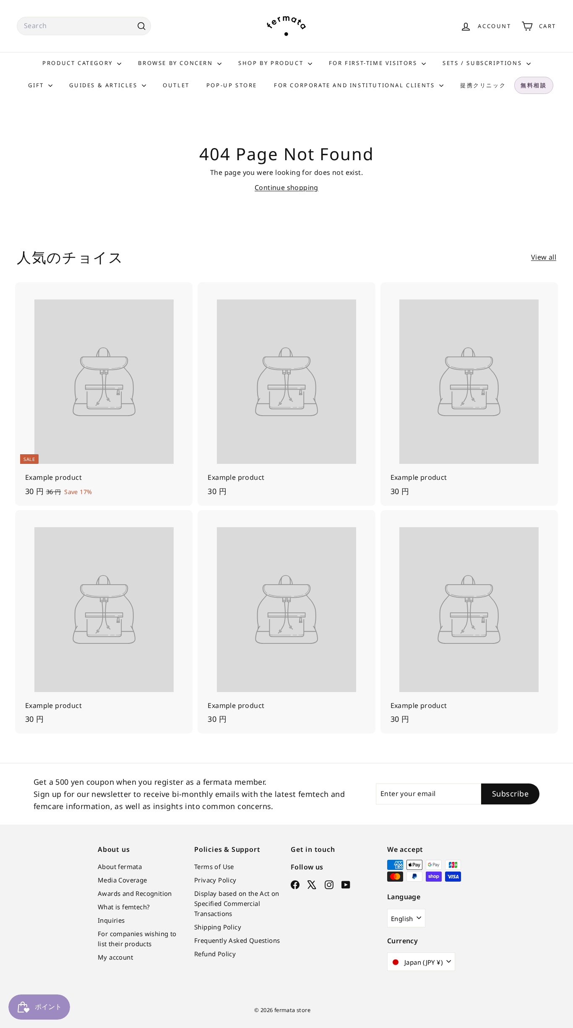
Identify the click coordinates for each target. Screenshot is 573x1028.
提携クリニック (483, 85)
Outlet (176, 85)
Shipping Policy (217, 927)
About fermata (120, 866)
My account (115, 957)
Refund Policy (215, 954)
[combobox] (84, 26)
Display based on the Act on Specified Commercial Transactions (236, 903)
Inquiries (111, 920)
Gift (37, 85)
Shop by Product (272, 63)
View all (543, 257)
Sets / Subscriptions (483, 63)
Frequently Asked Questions (237, 940)
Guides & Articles (104, 85)
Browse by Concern (176, 63)
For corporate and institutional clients (355, 85)
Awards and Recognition (135, 893)
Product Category (78, 63)
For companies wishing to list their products (137, 938)
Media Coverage (122, 880)
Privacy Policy (215, 880)
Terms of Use (214, 866)
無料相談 (534, 85)
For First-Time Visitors (374, 63)
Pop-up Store (231, 85)
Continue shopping (286, 187)
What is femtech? (124, 907)
